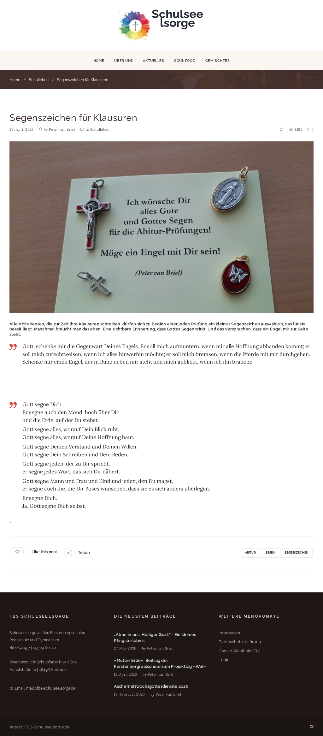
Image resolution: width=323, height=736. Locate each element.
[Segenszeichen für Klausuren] (161, 227)
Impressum (229, 633)
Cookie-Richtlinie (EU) (239, 651)
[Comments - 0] (282, 129)
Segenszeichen (296, 552)
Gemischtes (217, 60)
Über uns (123, 60)
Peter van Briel (62, 129)
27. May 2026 (125, 648)
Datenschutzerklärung (240, 641)
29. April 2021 (21, 129)
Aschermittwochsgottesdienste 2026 (151, 686)
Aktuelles (153, 60)
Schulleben (39, 80)
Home (98, 60)
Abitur (250, 552)
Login (224, 659)
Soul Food (184, 60)
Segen (270, 552)
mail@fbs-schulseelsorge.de (50, 688)
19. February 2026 (129, 694)
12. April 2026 (125, 674)
